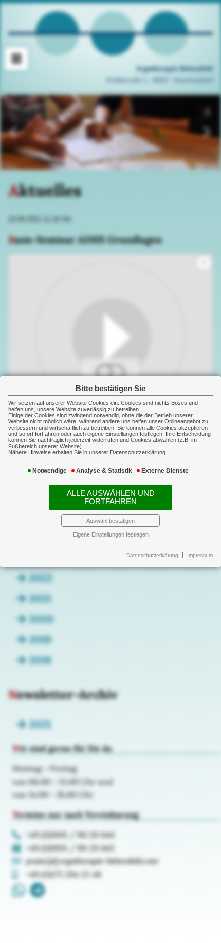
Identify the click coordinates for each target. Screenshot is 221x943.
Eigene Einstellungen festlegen (111, 534)
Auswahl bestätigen (110, 520)
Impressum (200, 555)
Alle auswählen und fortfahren (111, 497)
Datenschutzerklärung (152, 555)
